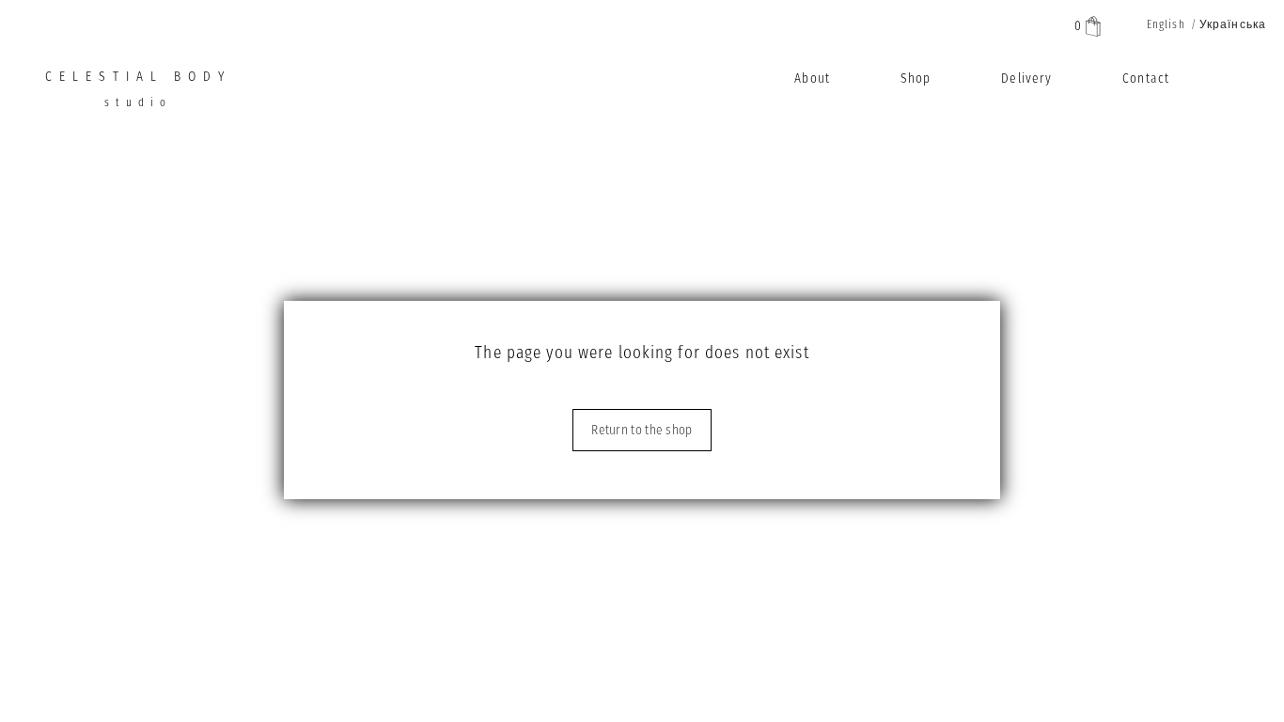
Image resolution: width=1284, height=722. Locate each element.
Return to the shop (641, 430)
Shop (915, 78)
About (812, 78)
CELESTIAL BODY (138, 89)
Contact (1145, 78)
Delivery (1026, 78)
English (1166, 24)
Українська (1232, 24)
